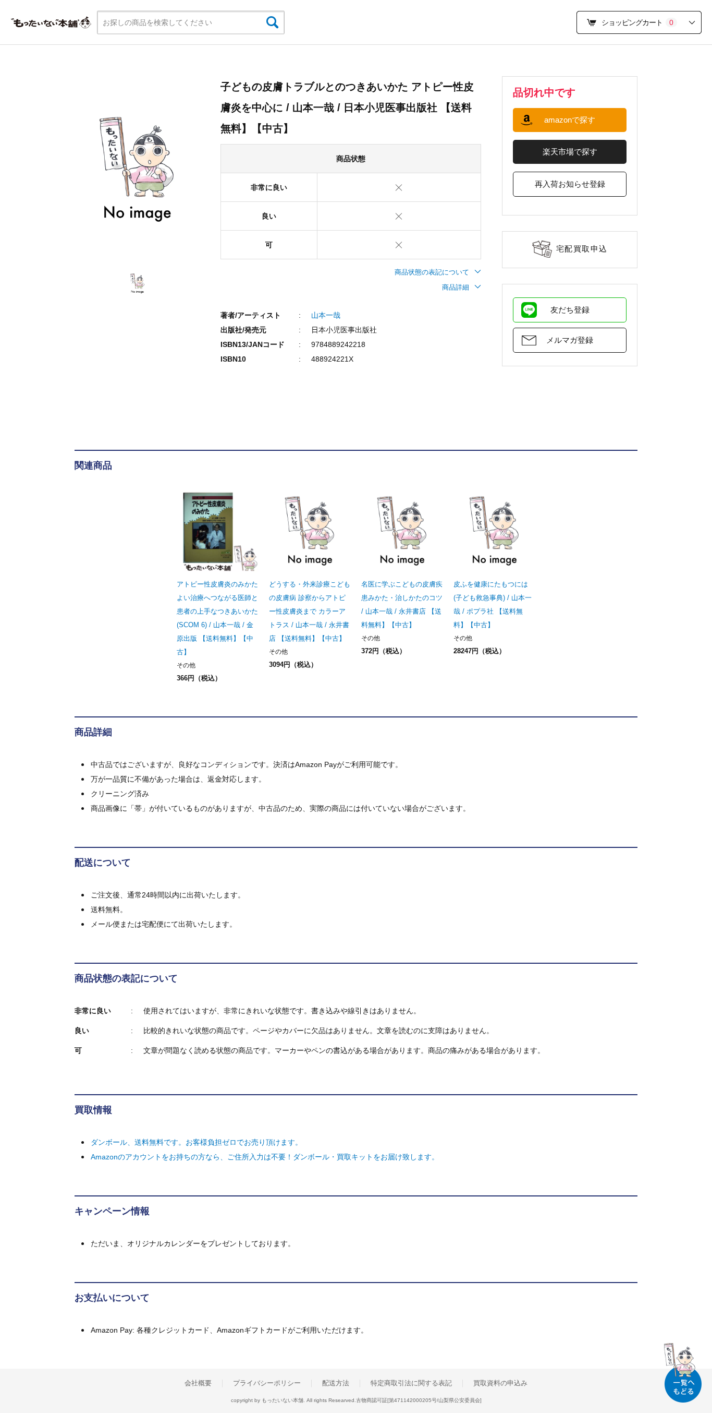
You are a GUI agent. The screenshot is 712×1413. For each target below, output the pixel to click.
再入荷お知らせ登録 (570, 183)
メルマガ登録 (569, 340)
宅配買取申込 (582, 248)
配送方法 (335, 1383)
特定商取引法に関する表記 (411, 1383)
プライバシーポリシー (267, 1383)
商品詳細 (455, 287)
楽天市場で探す (570, 151)
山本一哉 (325, 315)
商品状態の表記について (432, 272)
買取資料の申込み (500, 1383)
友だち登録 (570, 309)
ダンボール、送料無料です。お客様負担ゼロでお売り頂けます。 (196, 1142)
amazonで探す (569, 119)
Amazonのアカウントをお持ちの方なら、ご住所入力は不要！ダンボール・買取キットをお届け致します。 (265, 1157)
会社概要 (198, 1383)
